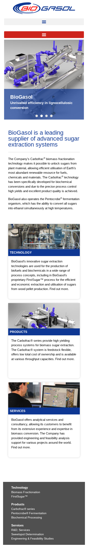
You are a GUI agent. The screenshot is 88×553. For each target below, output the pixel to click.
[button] (44, 21)
